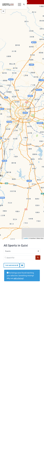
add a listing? (19, 278)
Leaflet (26, 238)
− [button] (3, 11)
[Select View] (22, 265)
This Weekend (11, 265)
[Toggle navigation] (19, 4)
